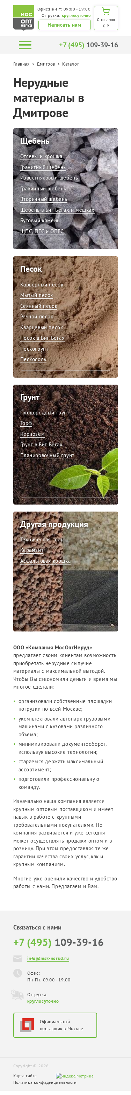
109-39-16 (88, 44)
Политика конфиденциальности (45, 1082)
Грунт (29, 397)
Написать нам (64, 24)
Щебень (35, 140)
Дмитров (46, 64)
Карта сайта (25, 1075)
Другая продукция (54, 524)
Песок (31, 268)
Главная (21, 64)
